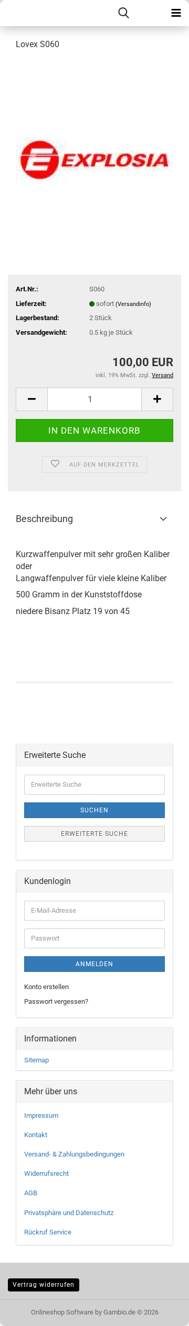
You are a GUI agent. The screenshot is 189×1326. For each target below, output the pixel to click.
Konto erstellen (46, 987)
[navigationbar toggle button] (176, 13)
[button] (31, 399)
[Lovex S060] (94, 138)
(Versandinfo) (133, 304)
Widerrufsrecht (46, 1173)
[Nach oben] (160, 1310)
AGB (30, 1193)
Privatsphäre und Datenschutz (68, 1213)
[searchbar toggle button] (123, 13)
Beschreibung (44, 518)
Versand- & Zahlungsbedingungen (74, 1154)
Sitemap (36, 1060)
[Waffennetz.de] (17, 13)
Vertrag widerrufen (44, 1284)
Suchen (94, 810)
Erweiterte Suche (94, 833)
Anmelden (94, 964)
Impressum (41, 1115)
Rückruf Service (47, 1232)
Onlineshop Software (62, 1312)
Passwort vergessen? (56, 1001)
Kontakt (35, 1135)
